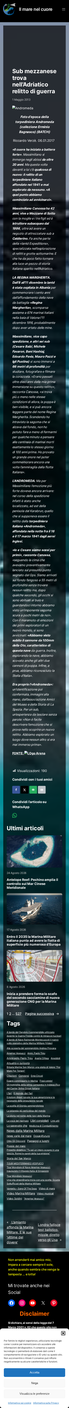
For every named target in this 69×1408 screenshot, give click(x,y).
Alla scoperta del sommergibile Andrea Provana (31, 1048)
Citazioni (12, 1075)
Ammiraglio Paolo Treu (20, 1058)
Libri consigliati (39, 1120)
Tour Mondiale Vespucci (19, 1176)
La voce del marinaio (18, 1120)
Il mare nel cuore (36, 9)
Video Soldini (14, 1198)
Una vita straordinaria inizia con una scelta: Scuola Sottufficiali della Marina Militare (33, 1181)
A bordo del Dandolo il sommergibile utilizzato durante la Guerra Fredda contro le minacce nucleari (34, 1034)
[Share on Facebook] (16, 790)
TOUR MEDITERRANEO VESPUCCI (25, 1163)
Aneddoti (55, 1058)
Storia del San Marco (19, 1158)
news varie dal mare (19, 1135)
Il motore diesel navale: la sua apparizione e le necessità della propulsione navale (31, 1099)
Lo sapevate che (17, 1125)
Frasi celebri (46, 1080)
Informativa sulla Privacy (46, 1402)
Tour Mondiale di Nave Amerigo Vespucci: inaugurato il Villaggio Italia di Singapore (28, 1169)
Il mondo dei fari (23, 1093)
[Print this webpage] (42, 790)
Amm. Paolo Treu (36, 1053)
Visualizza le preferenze (34, 1393)
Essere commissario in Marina (22, 1080)
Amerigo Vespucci (16, 1053)
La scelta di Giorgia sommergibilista (25, 1105)
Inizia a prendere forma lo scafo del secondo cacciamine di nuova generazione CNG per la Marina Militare (33, 999)
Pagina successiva (42, 1014)
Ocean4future (41, 1135)
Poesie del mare (16, 1146)
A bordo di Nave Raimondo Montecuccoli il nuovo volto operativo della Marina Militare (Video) (32, 1041)
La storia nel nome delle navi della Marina (28, 1115)
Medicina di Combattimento (43, 1125)
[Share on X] (24, 790)
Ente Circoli (37, 1075)
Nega (34, 1383)
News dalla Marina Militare (25, 1131)
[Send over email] (33, 790)
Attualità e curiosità (18, 1063)
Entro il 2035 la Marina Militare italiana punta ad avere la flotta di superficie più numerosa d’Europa (34, 940)
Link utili (55, 1120)
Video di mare (47, 1188)
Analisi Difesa (42, 1058)
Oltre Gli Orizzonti (16, 1141)
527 (18, 1014)
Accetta (34, 1372)
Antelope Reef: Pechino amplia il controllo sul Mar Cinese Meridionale (32, 883)
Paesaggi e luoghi (38, 1141)
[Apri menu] (63, 9)
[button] (63, 1333)
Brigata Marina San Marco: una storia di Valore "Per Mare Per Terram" (33, 1069)
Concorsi (24, 1075)
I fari (9, 1093)
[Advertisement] (34, 44)
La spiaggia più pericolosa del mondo (26, 1110)
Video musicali (45, 1193)
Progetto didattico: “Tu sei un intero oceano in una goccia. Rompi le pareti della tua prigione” (33, 1151)
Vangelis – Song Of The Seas (22, 1188)
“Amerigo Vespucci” (34, 1198)
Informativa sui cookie (19, 1402)
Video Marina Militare (21, 1193)
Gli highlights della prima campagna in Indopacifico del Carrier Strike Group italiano (33, 1086)
